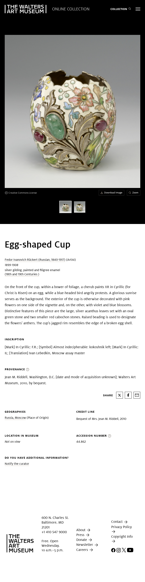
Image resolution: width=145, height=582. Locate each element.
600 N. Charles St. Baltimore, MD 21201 (55, 522)
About (81, 530)
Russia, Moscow (15, 418)
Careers (82, 549)
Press (80, 535)
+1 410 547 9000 (54, 532)
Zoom (135, 192)
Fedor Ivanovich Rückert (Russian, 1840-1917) (35, 260)
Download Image (113, 192)
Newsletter (85, 545)
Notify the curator (17, 464)
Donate (82, 540)
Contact (117, 521)
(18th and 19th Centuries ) (22, 274)
